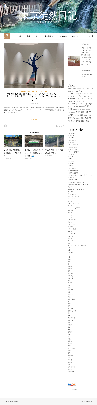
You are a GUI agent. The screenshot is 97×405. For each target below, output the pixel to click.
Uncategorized (72, 194)
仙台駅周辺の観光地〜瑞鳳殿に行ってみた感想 (12, 153)
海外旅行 (86, 118)
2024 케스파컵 (72, 147)
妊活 (79, 109)
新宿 (78, 112)
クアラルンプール (77, 91)
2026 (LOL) (71, 178)
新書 (83, 112)
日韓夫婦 (76, 115)
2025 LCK (71, 161)
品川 (69, 271)
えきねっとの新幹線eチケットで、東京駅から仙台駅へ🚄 (34, 153)
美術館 (70, 343)
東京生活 (48, 36)
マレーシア (84, 101)
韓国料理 (70, 355)
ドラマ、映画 (72, 229)
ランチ (89, 103)
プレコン (90, 99)
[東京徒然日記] (7, 36)
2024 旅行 (71, 142)
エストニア (90, 88)
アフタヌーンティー (81, 88)
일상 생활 (71, 371)
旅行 (37, 36)
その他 (70, 222)
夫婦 (77, 106)
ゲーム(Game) (62, 36)
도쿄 (69, 364)
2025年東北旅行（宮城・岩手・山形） (32, 91)
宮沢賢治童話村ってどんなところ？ (34, 96)
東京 (90, 115)
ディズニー (71, 224)
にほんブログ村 (73, 389)
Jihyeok (73, 36)
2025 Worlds (72, 168)
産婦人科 (73, 121)
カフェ (69, 91)
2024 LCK (71, 135)
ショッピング (78, 96)
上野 (69, 250)
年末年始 (70, 294)
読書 (28, 36)
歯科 (69, 322)
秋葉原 (70, 341)
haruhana (10, 126)
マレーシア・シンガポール (76, 104)
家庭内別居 (89, 109)
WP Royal (15, 401)
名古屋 (70, 269)
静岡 (69, 353)
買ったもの (71, 348)
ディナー (71, 98)
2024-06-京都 (72, 149)
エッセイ (70, 201)
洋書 (69, 329)
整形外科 (73, 112)
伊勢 (69, 262)
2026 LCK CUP (72, 180)
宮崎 (69, 285)
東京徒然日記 (48, 15)
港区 (69, 336)
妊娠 (86, 106)
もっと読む (34, 119)
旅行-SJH (70, 308)
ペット (70, 238)
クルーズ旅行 (88, 94)
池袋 (69, 327)
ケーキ (70, 213)
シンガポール (87, 96)
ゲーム (70, 96)
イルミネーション (73, 196)
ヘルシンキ (71, 101)
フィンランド (81, 98)
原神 (69, 264)
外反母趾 (70, 273)
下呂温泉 (70, 252)
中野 (69, 257)
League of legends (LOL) (76, 189)
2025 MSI (71, 163)
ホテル (78, 101)
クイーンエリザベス (75, 93)
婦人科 (83, 109)
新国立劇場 (71, 299)
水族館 (70, 325)
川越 (69, 292)
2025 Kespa (72, 159)
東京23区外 (71, 318)
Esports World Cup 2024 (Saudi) (78, 185)
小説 (69, 112)
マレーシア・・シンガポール (77, 245)
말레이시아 (71, 367)
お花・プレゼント (73, 203)
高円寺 (70, 360)
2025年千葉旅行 (73, 170)
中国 (69, 255)
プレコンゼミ (72, 234)
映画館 (86, 115)
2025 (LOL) (71, 154)
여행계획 (70, 369)
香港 (87, 121)
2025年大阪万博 (73, 173)
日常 (20, 36)
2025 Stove (71, 166)
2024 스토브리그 (73, 145)
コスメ (70, 217)
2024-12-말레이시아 (74, 152)
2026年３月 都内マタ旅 (76, 182)
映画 (81, 115)
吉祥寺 (70, 266)
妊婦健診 (75, 109)
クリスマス (71, 210)
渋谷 (69, 121)
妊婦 (70, 109)
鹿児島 (70, 362)
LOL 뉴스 (71, 191)
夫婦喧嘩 (81, 106)
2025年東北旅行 (72, 88)
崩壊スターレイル (73, 290)
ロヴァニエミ (71, 106)
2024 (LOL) (71, 133)
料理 (69, 297)
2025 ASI (71, 156)
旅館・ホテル (72, 311)
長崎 (69, 350)
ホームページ (72, 241)
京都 (69, 259)
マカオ (70, 243)
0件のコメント (59, 126)
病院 (78, 121)
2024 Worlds (72, 140)
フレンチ (70, 236)
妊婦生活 (70, 276)
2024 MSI (71, 138)
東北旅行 (78, 118)
